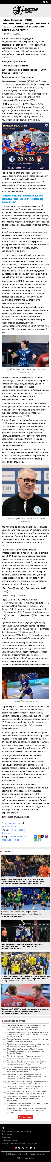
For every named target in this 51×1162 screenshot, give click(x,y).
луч (14, 823)
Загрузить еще (25, 1117)
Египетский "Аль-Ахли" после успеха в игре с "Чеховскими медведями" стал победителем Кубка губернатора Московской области (26, 1077)
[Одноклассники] (39, 836)
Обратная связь (9, 1140)
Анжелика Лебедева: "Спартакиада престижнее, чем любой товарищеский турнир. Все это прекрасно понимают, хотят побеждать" (27, 1070)
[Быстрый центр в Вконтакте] (27, 1148)
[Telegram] (39, 839)
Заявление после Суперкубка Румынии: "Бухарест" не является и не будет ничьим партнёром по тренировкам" (27, 1098)
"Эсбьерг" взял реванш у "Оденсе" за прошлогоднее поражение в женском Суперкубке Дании (26, 1087)
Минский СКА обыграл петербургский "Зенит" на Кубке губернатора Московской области (27, 1104)
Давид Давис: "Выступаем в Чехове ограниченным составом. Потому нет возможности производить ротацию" (26, 1110)
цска (20, 823)
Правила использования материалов (20, 1143)
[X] (42, 836)
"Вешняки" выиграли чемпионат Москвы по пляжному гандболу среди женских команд (27, 1040)
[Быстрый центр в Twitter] (31, 1148)
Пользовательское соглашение (17, 1131)
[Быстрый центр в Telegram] (23, 1148)
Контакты (7, 1137)
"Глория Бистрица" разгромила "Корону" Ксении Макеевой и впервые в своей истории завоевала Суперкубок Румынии (25, 1051)
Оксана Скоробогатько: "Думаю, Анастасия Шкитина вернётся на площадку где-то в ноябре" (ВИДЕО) (27, 1092)
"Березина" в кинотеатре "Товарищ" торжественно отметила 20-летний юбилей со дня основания (25, 1057)
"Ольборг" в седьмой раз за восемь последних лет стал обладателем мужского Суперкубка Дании (28, 1045)
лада (9, 823)
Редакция (7, 1134)
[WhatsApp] (35, 839)
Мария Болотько (18, 836)
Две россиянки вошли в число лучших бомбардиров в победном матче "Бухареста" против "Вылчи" (27, 1083)
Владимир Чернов (10, 840)
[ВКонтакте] (35, 836)
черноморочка (9, 826)
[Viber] (46, 836)
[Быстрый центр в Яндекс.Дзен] (19, 1148)
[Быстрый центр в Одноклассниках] (34, 1148)
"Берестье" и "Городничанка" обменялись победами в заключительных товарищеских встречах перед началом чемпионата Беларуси (27, 1063)
